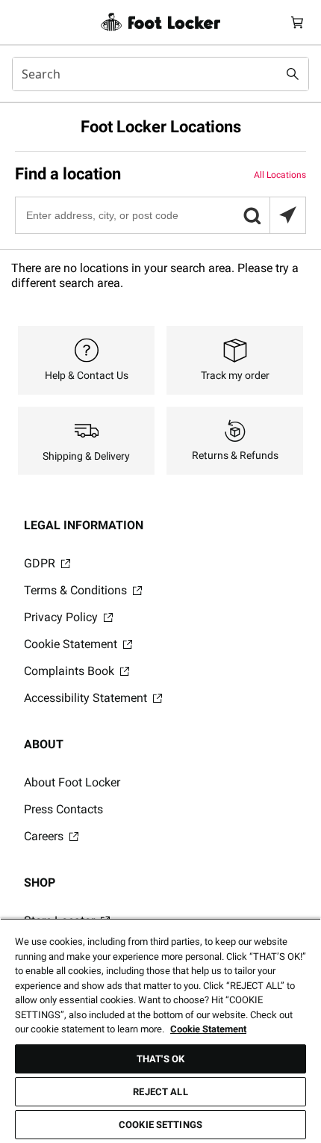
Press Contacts (63, 809)
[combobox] (160, 74)
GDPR (41, 563)
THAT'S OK (160, 1059)
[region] (160, 1030)
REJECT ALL (160, 1091)
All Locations (280, 175)
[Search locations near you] (287, 215)
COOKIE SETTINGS (160, 1124)
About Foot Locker (72, 782)
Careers (45, 836)
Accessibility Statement (87, 698)
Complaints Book (70, 671)
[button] (251, 215)
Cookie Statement (72, 644)
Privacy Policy (62, 617)
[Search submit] (292, 74)
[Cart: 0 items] (297, 22)
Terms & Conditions (77, 590)
